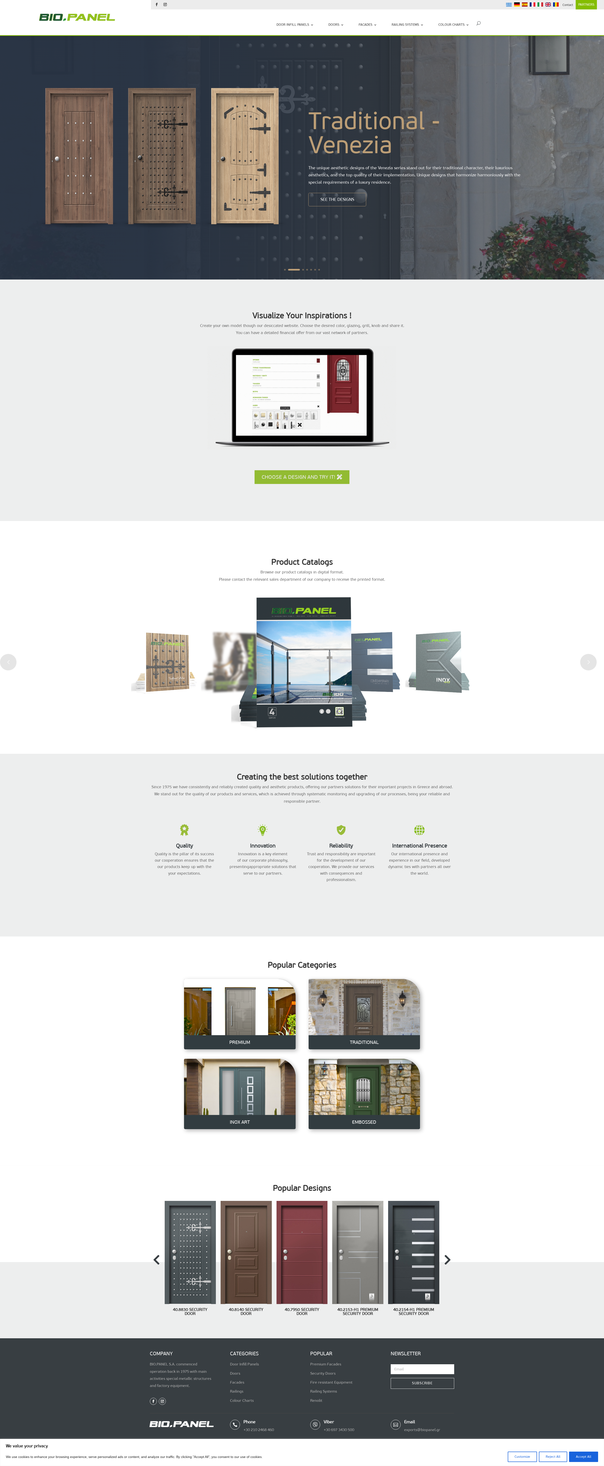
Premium (358, 136)
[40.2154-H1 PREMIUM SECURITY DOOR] (413, 1303)
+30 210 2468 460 (258, 1430)
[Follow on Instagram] (165, 4)
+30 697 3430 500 (339, 1430)
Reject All (553, 1457)
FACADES (365, 25)
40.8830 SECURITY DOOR (190, 1311)
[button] (447, 1260)
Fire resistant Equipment (331, 1382)
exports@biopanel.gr (422, 1430)
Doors (235, 1373)
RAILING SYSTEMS (405, 25)
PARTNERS (586, 5)
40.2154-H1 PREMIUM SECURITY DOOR (413, 1311)
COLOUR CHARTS (451, 25)
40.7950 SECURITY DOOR (302, 1311)
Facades (237, 1382)
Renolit (316, 1400)
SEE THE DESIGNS (337, 183)
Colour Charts (242, 1400)
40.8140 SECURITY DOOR (246, 1311)
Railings (236, 1391)
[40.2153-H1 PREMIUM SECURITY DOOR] (357, 1303)
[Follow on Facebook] (156, 4)
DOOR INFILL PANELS (293, 25)
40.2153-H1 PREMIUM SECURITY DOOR (357, 1311)
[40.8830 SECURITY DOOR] (190, 1302)
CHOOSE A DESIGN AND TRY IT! (298, 477)
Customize (522, 1457)
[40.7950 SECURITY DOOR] (302, 1303)
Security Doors (323, 1373)
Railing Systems (323, 1391)
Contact (567, 5)
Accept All (583, 1457)
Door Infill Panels (244, 1364)
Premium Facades (325, 1364)
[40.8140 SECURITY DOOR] (246, 1302)
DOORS (333, 25)
